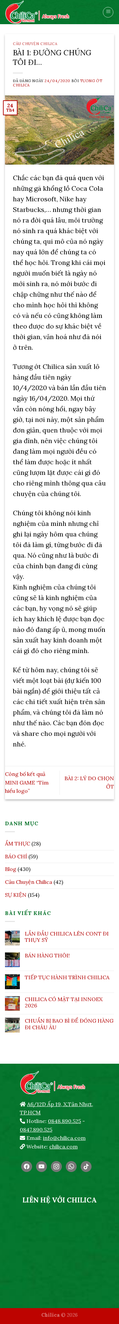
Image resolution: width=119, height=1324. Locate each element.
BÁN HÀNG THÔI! (47, 955)
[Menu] (108, 12)
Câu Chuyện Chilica (35, 43)
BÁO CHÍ (16, 856)
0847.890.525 (36, 1129)
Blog (10, 869)
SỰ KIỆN (15, 894)
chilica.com (63, 1146)
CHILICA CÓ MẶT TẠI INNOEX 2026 (63, 1002)
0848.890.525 (64, 1121)
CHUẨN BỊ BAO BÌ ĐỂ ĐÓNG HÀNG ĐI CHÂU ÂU (69, 1024)
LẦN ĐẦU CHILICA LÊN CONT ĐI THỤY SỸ (67, 937)
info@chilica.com (64, 1138)
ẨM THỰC (17, 843)
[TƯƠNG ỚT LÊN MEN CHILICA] (49, 12)
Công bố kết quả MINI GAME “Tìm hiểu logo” (27, 782)
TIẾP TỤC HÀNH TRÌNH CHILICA (67, 977)
